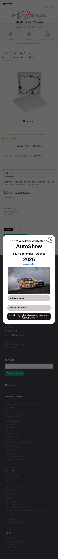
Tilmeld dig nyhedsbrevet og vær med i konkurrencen (29, 316)
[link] (29, 280)
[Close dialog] (50, 240)
